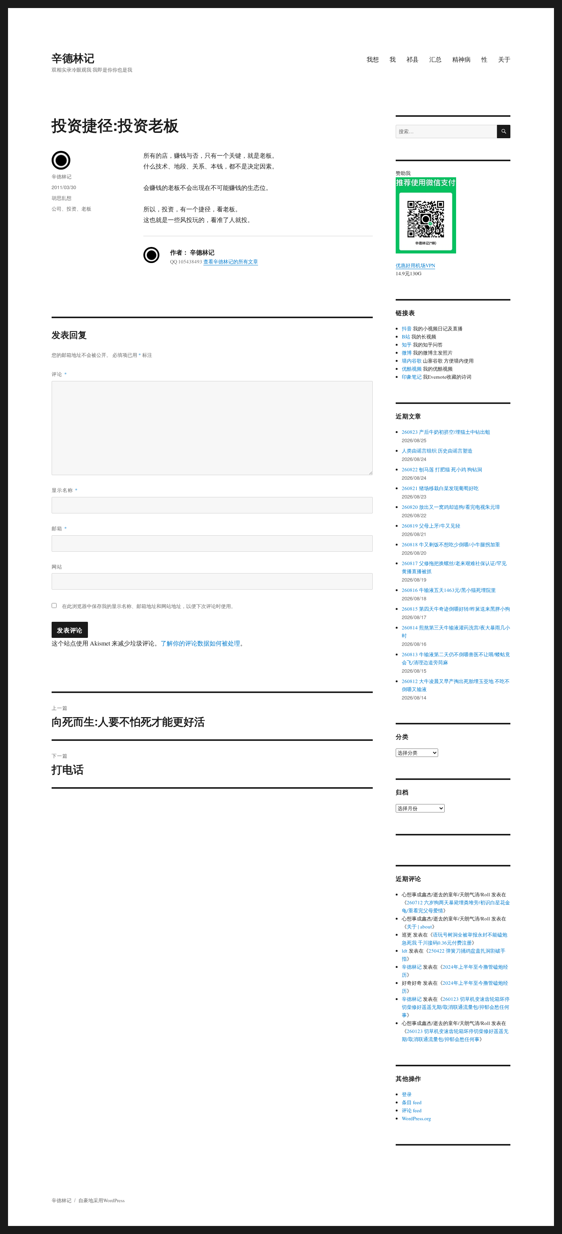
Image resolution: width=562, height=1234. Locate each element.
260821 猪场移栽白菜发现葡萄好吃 (440, 488)
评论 (59, 374)
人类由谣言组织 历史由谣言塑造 (437, 450)
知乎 (407, 344)
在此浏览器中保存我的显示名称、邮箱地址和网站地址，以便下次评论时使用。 (149, 606)
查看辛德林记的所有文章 (230, 261)
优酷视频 (412, 368)
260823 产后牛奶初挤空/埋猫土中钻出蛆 (446, 431)
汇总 (435, 59)
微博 (407, 352)
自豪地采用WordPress (101, 1200)
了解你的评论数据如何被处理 (200, 643)
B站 (406, 336)
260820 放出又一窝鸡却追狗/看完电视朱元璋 (451, 506)
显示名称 (65, 490)
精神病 (461, 59)
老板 (86, 208)
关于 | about (419, 926)
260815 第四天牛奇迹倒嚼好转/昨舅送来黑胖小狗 (456, 608)
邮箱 (59, 528)
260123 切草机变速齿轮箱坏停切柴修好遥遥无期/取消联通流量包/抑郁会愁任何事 (456, 1006)
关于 (504, 59)
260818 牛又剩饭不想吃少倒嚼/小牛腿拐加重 (451, 544)
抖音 (407, 328)
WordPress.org (416, 1118)
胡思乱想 (61, 197)
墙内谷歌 (412, 360)
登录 (407, 1094)
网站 (57, 566)
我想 (373, 59)
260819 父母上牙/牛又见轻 (431, 525)
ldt (405, 950)
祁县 (412, 59)
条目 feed (412, 1102)
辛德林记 (73, 57)
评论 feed (412, 1110)
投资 (71, 208)
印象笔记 (412, 376)
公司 (57, 208)
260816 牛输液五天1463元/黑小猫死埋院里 (449, 590)
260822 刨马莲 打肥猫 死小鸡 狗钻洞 (442, 469)
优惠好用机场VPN (415, 265)
